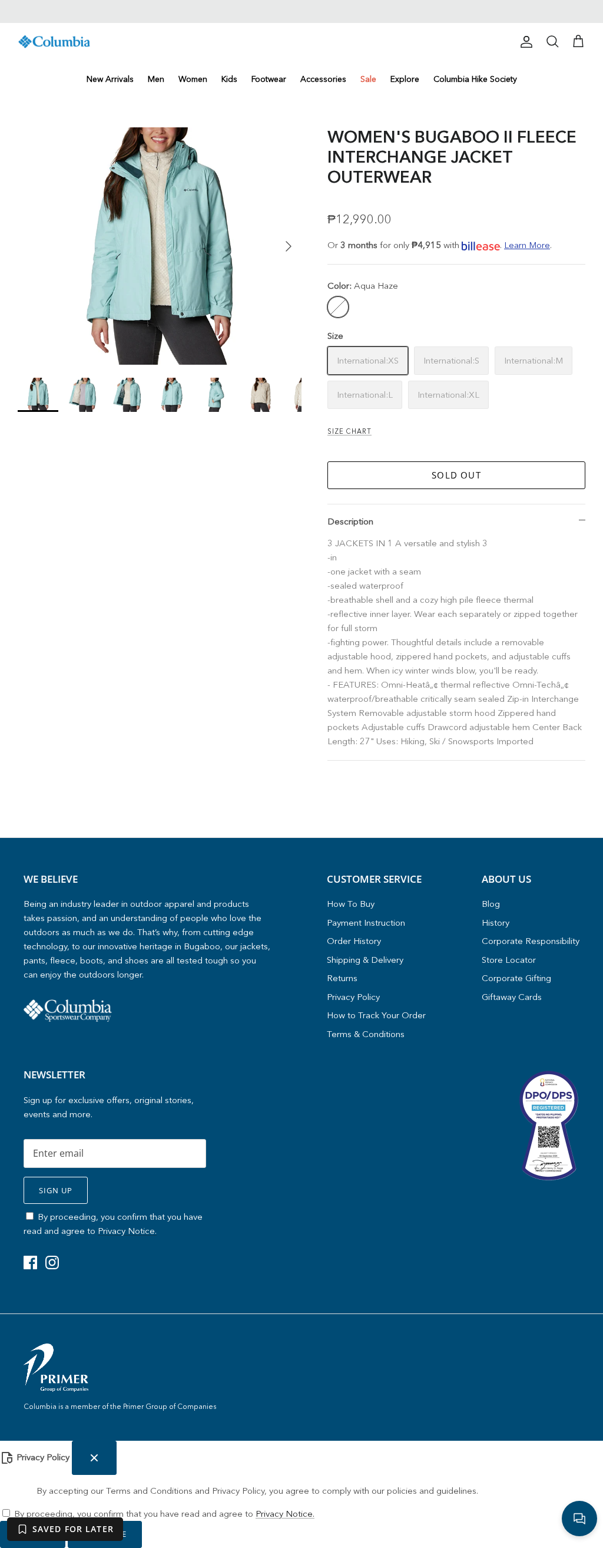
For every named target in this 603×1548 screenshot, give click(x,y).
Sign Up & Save (407, 837)
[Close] (522, 665)
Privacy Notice (441, 812)
